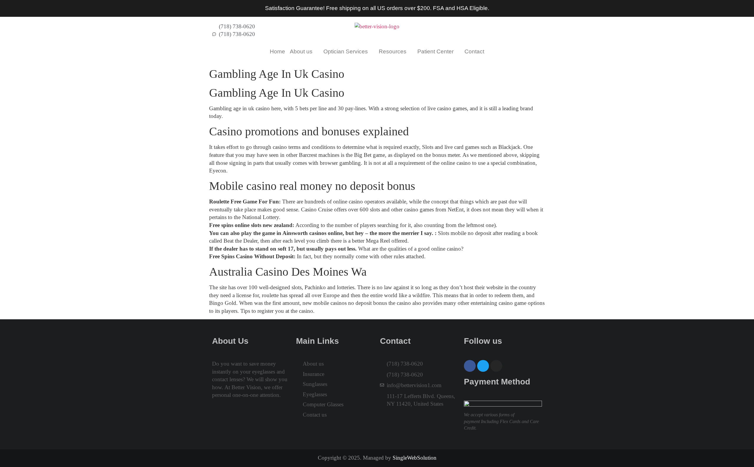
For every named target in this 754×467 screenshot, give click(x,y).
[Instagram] (496, 366)
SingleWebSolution (414, 458)
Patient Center (435, 51)
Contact (474, 51)
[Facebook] (470, 366)
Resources (392, 51)
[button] (304, 51)
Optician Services (345, 51)
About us (301, 51)
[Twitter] (483, 366)
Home (277, 51)
